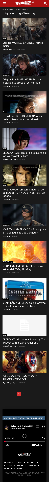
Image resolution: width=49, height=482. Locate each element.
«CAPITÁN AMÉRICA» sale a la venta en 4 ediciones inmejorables (24, 304)
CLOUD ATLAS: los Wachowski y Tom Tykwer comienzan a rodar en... (24, 341)
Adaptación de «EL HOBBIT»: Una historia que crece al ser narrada (22, 81)
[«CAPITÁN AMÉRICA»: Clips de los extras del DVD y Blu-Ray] (24, 252)
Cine (4, 38)
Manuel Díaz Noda (9, 49)
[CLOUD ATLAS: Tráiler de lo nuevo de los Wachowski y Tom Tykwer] (24, 139)
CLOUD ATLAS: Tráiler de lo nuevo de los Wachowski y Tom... (24, 154)
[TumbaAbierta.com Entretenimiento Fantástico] (24, 454)
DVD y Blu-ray (7, 262)
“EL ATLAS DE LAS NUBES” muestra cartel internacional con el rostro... (24, 118)
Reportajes (6, 75)
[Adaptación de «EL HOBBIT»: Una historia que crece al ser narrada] (24, 65)
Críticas (5, 299)
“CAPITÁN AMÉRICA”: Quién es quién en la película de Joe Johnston (24, 231)
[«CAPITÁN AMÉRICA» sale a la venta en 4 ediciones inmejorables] (24, 289)
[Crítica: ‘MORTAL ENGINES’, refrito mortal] (24, 29)
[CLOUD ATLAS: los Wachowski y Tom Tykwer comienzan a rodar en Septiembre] (24, 325)
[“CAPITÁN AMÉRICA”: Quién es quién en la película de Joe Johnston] (24, 215)
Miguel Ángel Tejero (10, 159)
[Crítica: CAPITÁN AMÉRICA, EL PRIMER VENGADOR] (24, 362)
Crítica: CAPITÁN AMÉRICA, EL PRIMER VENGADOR (21, 378)
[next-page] (29, 394)
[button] (4, 3)
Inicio (4, 9)
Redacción (6, 86)
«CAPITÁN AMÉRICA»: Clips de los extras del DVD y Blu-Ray (23, 268)
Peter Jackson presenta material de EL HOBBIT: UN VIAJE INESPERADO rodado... (24, 192)
